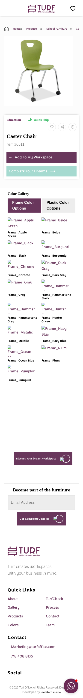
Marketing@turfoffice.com (33, 646)
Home (16, 29)
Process (52, 607)
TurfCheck (54, 598)
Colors (13, 625)
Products (32, 29)
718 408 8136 (22, 656)
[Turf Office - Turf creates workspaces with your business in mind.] (41, 9)
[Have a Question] (72, 127)
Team (50, 625)
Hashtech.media (51, 692)
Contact (52, 616)
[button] (71, 686)
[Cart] (72, 8)
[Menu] (10, 8)
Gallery (14, 607)
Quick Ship (41, 120)
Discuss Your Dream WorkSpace (36, 458)
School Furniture (56, 29)
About (13, 598)
